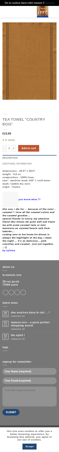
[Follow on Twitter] (11, 292)
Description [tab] (10, 158)
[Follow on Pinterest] (23, 292)
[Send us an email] (17, 292)
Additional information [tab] (17, 163)
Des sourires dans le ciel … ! (30, 312)
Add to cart (28, 148)
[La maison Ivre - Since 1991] (42, 11)
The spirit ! (18, 335)
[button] (27, 12)
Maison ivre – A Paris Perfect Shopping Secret (30, 324)
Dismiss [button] (49, 2)
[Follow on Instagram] (5, 292)
